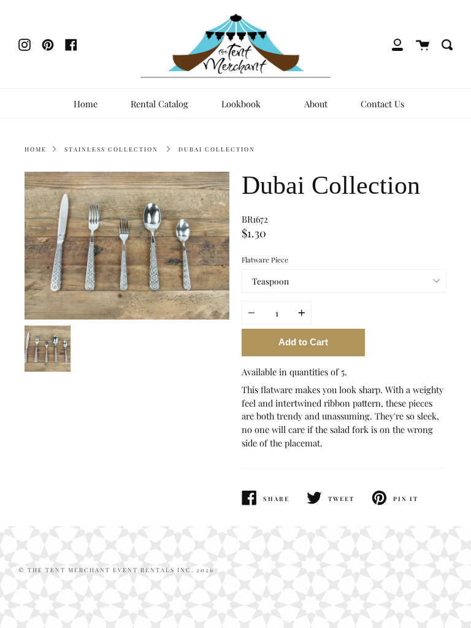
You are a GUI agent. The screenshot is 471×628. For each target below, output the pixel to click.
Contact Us (382, 104)
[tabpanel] (127, 246)
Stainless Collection (111, 149)
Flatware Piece (265, 259)
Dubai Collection (216, 149)
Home (86, 104)
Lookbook (242, 104)
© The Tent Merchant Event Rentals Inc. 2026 (116, 569)
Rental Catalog (159, 104)
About (315, 104)
